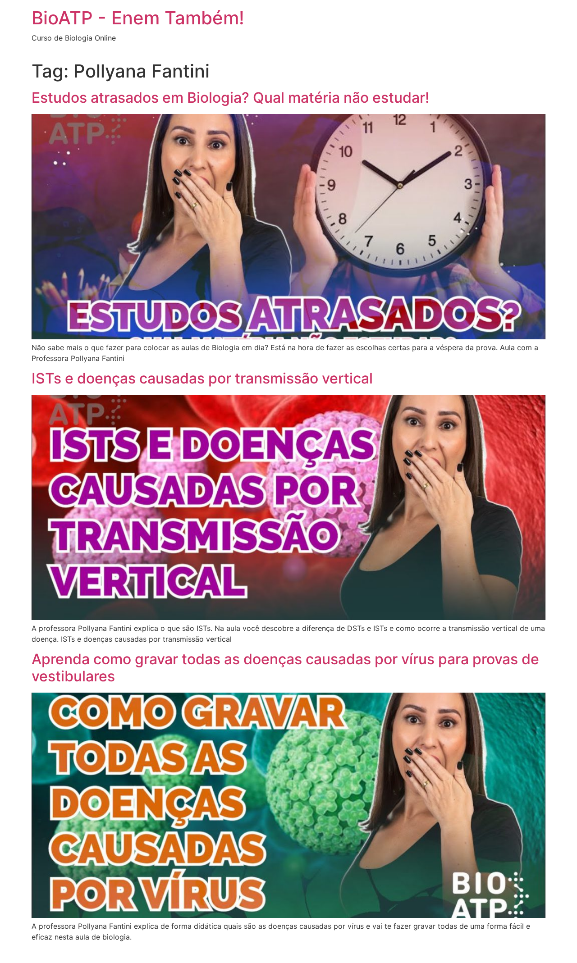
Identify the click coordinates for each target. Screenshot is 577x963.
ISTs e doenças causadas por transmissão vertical (202, 378)
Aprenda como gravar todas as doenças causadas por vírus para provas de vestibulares (285, 667)
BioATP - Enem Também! (138, 18)
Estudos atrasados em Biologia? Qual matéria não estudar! (230, 97)
